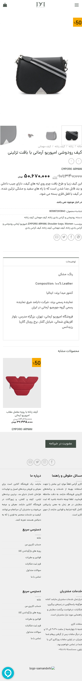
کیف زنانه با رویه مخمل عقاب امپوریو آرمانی (22, 414)
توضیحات (71, 262)
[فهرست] (76, 5)
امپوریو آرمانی (20, 224)
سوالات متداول (33, 570)
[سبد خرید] (5, 4)
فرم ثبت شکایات (33, 564)
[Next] (3, 71)
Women (69, 224)
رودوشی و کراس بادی (64, 218)
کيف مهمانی (44, 147)
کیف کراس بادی (33, 228)
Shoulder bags (56, 224)
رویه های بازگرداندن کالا (30, 551)
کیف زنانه (60, 147)
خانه (79, 147)
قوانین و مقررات (33, 557)
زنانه (71, 147)
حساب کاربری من (33, 545)
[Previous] (75, 71)
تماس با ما (36, 577)
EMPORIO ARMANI (72, 169)
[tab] (41, 261)
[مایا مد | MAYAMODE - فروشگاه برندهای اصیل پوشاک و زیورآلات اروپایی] (40, 5)
